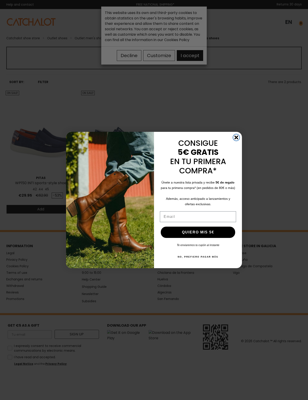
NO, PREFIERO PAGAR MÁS (198, 257)
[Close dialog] (236, 137)
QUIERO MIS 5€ (198, 232)
